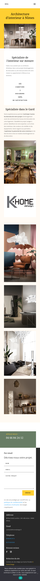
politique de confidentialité (13, 502)
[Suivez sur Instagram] (11, 551)
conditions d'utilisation (12, 505)
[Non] (37, 573)
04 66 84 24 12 (14, 437)
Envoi (28, 493)
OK (21, 578)
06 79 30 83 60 (10, 542)
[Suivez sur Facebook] (6, 551)
